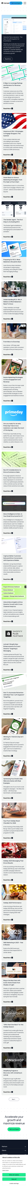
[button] (14, 1146)
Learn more (5, 1170)
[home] (5, 3)
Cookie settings (14, 1183)
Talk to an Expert (14, 1129)
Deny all (14, 1179)
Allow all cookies (14, 1175)
